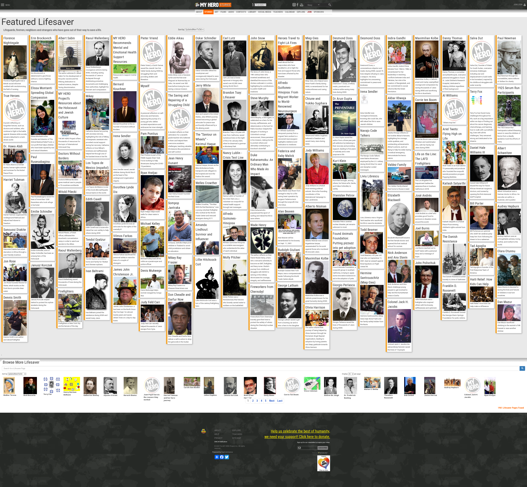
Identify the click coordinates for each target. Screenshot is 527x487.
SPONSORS (319, 12)
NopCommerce (227, 452)
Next (271, 400)
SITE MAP (236, 438)
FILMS (223, 12)
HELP (216, 434)
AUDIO (231, 12)
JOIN (309, 12)
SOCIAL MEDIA (264, 12)
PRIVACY (218, 438)
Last (279, 400)
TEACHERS (278, 12)
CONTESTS (241, 12)
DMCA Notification (220, 442)
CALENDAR (290, 12)
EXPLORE (301, 12)
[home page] (209, 4)
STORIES (208, 12)
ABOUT (199, 12)
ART (216, 12)
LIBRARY (252, 12)
